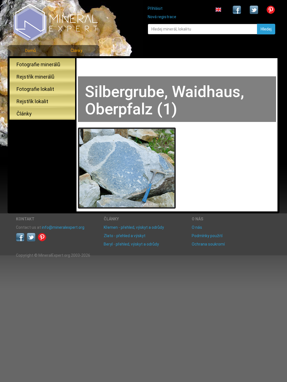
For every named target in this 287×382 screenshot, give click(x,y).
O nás (197, 227)
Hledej (266, 29)
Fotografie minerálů (38, 64)
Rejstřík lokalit (32, 101)
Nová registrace (162, 17)
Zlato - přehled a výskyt (124, 236)
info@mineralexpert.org (63, 227)
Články (76, 50)
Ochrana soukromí (208, 244)
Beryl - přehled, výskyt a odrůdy (131, 244)
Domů (30, 50)
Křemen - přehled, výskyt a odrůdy (134, 227)
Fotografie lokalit (35, 89)
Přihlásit (155, 8)
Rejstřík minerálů (35, 77)
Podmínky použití (207, 236)
